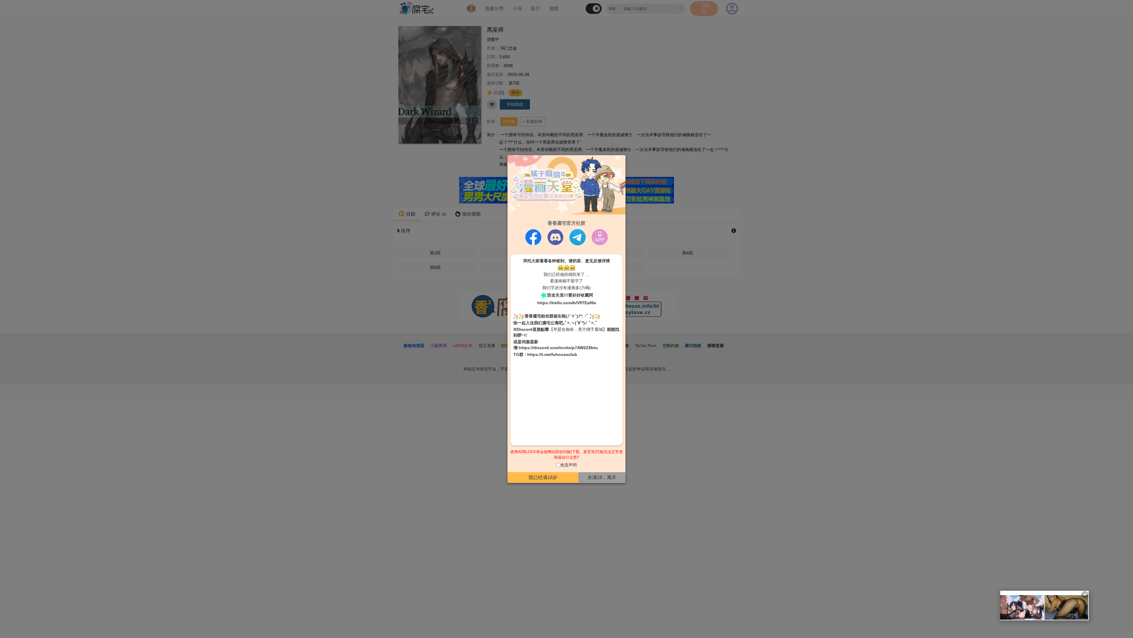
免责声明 (568, 464)
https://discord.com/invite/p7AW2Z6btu (558, 347)
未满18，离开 (601, 477)
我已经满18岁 (542, 477)
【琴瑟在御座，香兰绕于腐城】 (578, 329)
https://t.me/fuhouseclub (552, 354)
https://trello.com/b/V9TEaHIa (566, 302)
